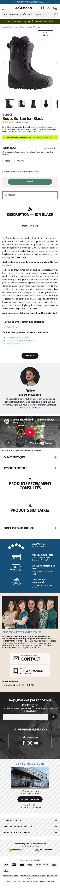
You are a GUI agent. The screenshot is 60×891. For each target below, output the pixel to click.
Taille (8, 147)
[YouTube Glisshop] (36, 743)
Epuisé (30, 181)
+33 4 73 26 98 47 (32, 671)
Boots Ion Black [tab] (30, 225)
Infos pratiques (17, 832)
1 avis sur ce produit (22, 122)
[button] (30, 457)
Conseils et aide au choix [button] (19, 528)
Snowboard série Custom (17, 337)
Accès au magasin (30, 799)
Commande (12, 820)
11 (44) (7, 161)
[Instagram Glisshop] (30, 743)
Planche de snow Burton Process (21, 340)
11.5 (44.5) (20, 161)
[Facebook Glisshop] (24, 743)
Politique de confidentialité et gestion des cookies (38, 876)
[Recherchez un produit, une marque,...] (55, 14)
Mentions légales (10, 875)
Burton (7, 114)
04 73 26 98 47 (33, 407)
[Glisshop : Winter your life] (23, 8)
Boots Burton (12, 327)
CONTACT (30, 659)
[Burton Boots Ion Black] (30, 63)
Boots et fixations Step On (18, 343)
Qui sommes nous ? (19, 826)
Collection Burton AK (15, 346)
